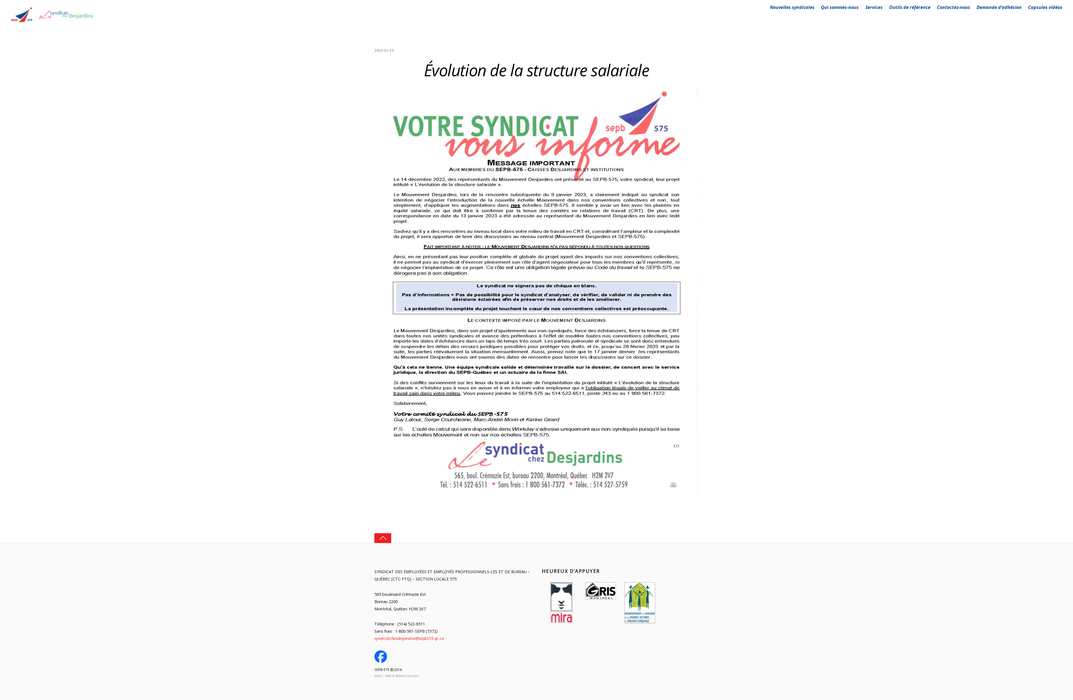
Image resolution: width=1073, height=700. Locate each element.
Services (874, 7)
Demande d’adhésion (999, 7)
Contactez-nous (953, 7)
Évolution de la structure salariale (536, 70)
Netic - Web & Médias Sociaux (396, 675)
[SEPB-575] (52, 22)
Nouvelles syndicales (792, 7)
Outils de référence (909, 7)
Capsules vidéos (1045, 7)
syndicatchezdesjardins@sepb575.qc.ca (409, 638)
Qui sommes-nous (840, 7)
